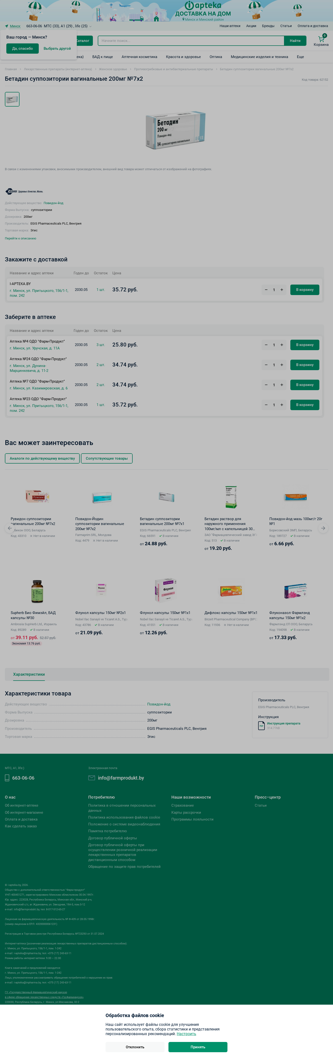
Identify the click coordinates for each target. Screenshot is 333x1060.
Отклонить (135, 1047)
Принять (198, 1047)
